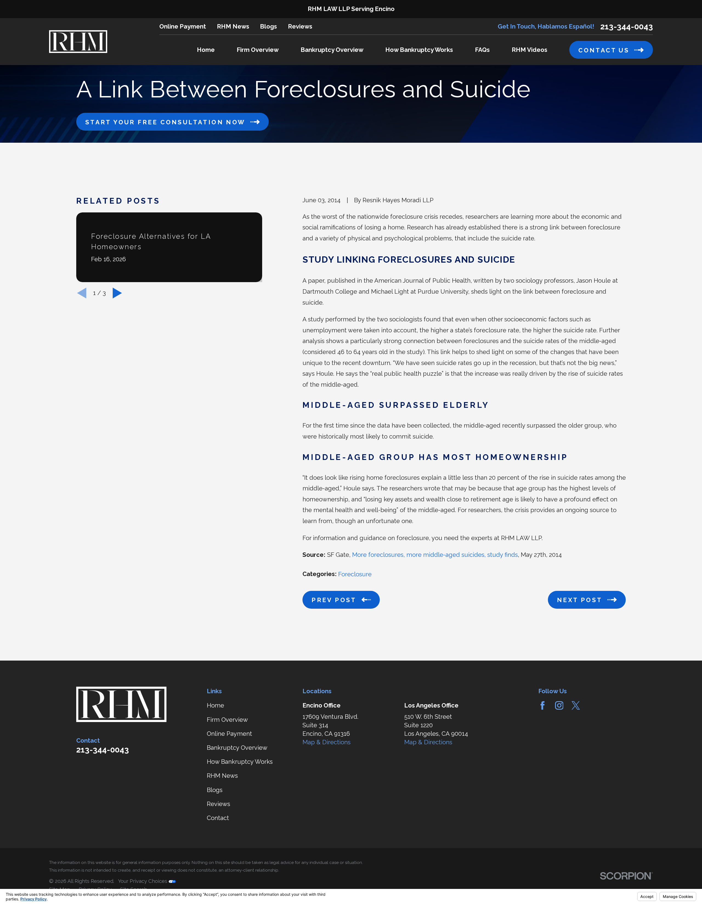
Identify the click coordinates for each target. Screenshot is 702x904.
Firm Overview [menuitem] (258, 49)
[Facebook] (542, 705)
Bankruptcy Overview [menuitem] (332, 49)
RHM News (233, 26)
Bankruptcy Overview (237, 747)
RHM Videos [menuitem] (529, 49)
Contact (218, 817)
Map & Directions (326, 742)
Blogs (268, 26)
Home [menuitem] (206, 49)
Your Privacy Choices (143, 881)
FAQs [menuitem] (482, 49)
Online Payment (182, 26)
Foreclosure (355, 574)
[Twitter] (575, 705)
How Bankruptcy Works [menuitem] (419, 49)
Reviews (300, 26)
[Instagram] (559, 705)
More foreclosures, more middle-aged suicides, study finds (435, 554)
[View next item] (117, 293)
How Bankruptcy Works (240, 761)
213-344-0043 (626, 26)
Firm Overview (227, 719)
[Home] (78, 41)
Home (215, 705)
